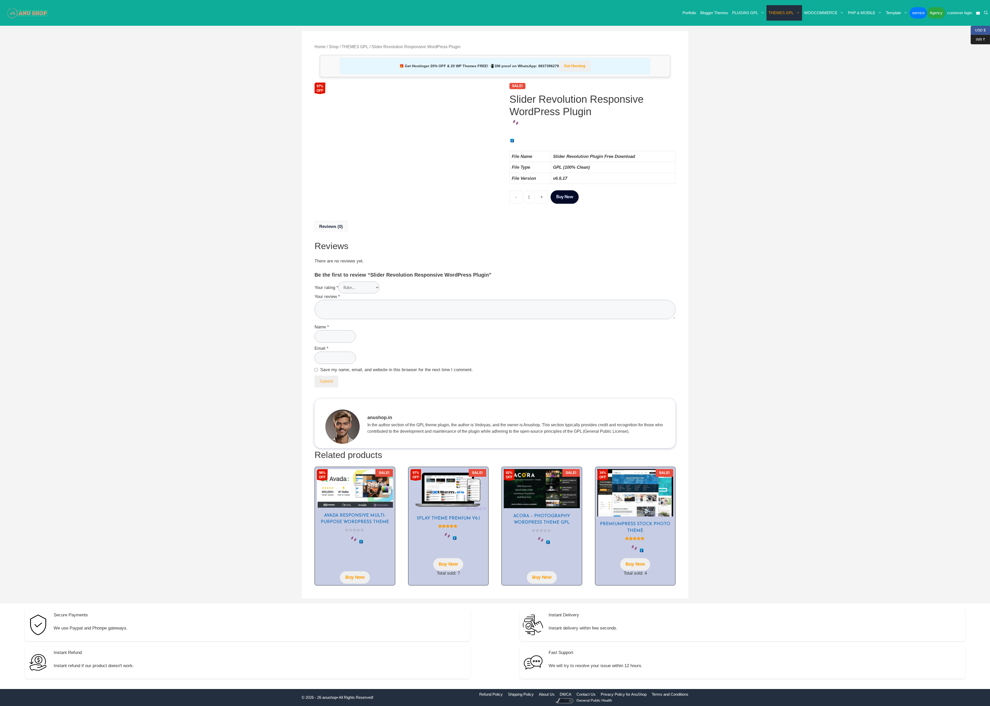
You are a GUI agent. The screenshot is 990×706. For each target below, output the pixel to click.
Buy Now (565, 197)
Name (322, 327)
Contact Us (586, 694)
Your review (327, 296)
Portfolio (689, 13)
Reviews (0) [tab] (331, 226)
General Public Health (594, 700)
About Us (547, 694)
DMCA (565, 694)
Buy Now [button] (354, 577)
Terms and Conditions (670, 694)
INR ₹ (978, 39)
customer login (959, 13)
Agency (936, 13)
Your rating (326, 287)
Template (893, 13)
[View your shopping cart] (978, 13)
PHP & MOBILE (861, 13)
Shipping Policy (521, 694)
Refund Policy (491, 694)
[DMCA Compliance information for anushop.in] (565, 700)
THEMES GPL (781, 13)
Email (321, 348)
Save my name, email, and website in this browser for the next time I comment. (396, 369)
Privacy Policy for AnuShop (624, 694)
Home (320, 47)
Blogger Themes (714, 13)
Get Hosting (574, 66)
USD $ (978, 29)
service (918, 13)
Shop (334, 47)
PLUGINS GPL (745, 13)
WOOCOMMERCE (820, 13)
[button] (986, 13)
